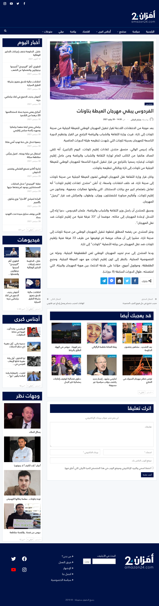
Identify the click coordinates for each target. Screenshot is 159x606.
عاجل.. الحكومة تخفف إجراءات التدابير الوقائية (23, 53)
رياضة (73, 31)
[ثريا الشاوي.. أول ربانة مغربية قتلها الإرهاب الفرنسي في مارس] (34, 361)
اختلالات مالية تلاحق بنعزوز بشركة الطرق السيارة (24, 83)
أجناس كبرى (104, 31)
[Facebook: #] (24, 559)
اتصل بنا (66, 573)
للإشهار (67, 567)
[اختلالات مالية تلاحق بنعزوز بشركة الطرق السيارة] (33, 283)
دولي (61, 31)
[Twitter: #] (13, 559)
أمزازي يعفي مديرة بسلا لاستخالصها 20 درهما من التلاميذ (23, 113)
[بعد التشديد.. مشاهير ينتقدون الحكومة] (137, 333)
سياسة (136, 31)
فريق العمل (65, 561)
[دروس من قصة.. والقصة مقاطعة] (22, 516)
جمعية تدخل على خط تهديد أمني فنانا (23, 141)
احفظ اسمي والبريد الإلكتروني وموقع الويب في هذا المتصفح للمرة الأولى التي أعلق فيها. (107, 468)
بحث (87, 561)
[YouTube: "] (13, 569)
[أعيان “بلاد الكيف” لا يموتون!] (22, 449)
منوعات (48, 31)
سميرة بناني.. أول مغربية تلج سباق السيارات (14, 344)
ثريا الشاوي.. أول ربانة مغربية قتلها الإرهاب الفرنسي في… (16, 361)
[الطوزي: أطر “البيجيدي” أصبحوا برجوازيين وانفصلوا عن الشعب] (11, 252)
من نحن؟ (66, 556)
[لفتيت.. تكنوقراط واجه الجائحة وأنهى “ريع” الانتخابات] (34, 376)
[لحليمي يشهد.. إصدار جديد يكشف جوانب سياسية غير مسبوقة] (101, 365)
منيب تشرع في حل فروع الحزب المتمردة (140, 303)
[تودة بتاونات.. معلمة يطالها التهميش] (22, 483)
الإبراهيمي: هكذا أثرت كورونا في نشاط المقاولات (16, 331)
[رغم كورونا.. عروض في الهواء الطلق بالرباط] (66, 333)
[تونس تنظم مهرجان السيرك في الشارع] (137, 365)
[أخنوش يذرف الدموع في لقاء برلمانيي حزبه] (11, 283)
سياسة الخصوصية (61, 579)
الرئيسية (150, 31)
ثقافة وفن (149, 104)
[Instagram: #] (24, 569)
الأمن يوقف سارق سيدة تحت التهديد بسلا (23, 215)
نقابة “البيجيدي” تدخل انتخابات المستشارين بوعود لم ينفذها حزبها (24, 185)
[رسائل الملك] (22, 416)
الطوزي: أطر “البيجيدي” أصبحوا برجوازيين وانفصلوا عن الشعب (25, 68)
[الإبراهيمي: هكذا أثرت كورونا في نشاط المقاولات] (34, 332)
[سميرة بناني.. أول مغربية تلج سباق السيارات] (34, 347)
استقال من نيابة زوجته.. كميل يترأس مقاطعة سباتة (23, 155)
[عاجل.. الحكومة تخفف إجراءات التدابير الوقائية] (33, 252)
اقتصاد (86, 31)
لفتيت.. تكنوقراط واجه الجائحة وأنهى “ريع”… (15, 374)
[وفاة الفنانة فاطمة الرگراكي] (101, 333)
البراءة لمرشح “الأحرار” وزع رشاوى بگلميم (24, 200)
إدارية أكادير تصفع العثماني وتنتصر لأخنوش (24, 170)
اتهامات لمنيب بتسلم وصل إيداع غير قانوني (65, 303)
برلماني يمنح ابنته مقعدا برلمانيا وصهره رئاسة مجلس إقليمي (25, 128)
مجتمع (122, 31)
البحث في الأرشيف (106, 555)
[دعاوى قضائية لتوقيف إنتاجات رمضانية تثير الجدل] (66, 365)
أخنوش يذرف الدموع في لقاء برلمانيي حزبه (23, 98)
